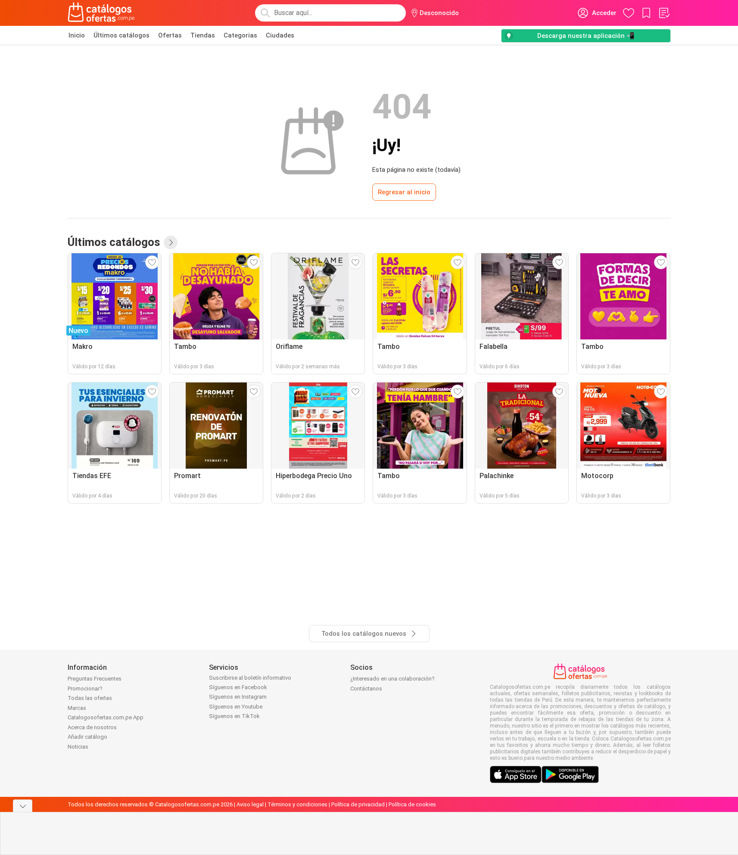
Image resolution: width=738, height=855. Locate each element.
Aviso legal (250, 804)
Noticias (78, 746)
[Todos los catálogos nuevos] (170, 242)
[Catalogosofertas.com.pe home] (101, 13)
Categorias (240, 35)
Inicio (77, 35)
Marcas (77, 708)
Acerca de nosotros (92, 727)
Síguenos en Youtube (235, 706)
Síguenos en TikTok (234, 716)
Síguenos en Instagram (238, 696)
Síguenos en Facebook (238, 687)
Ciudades (280, 35)
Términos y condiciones (297, 804)
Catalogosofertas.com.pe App (105, 717)
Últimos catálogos (121, 35)
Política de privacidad (358, 804)
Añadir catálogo (87, 737)
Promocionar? (85, 688)
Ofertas (170, 35)
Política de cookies (412, 804)
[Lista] (664, 13)
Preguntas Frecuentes (94, 678)
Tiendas (202, 35)
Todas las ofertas (90, 698)
